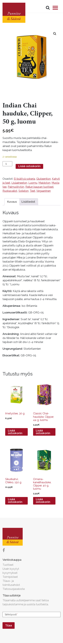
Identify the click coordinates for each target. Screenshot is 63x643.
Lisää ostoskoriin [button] (15, 432)
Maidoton (44, 182)
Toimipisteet (10, 576)
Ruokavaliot (10, 190)
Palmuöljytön (16, 186)
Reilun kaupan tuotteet (39, 186)
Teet (32, 190)
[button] (55, 34)
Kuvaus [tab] (12, 201)
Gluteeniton (43, 178)
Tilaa (8, 625)
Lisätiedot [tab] (28, 201)
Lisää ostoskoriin (29, 166)
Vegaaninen (43, 190)
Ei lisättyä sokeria (24, 178)
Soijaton (23, 190)
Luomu (32, 182)
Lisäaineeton (19, 182)
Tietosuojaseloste (14, 589)
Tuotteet (8, 564)
